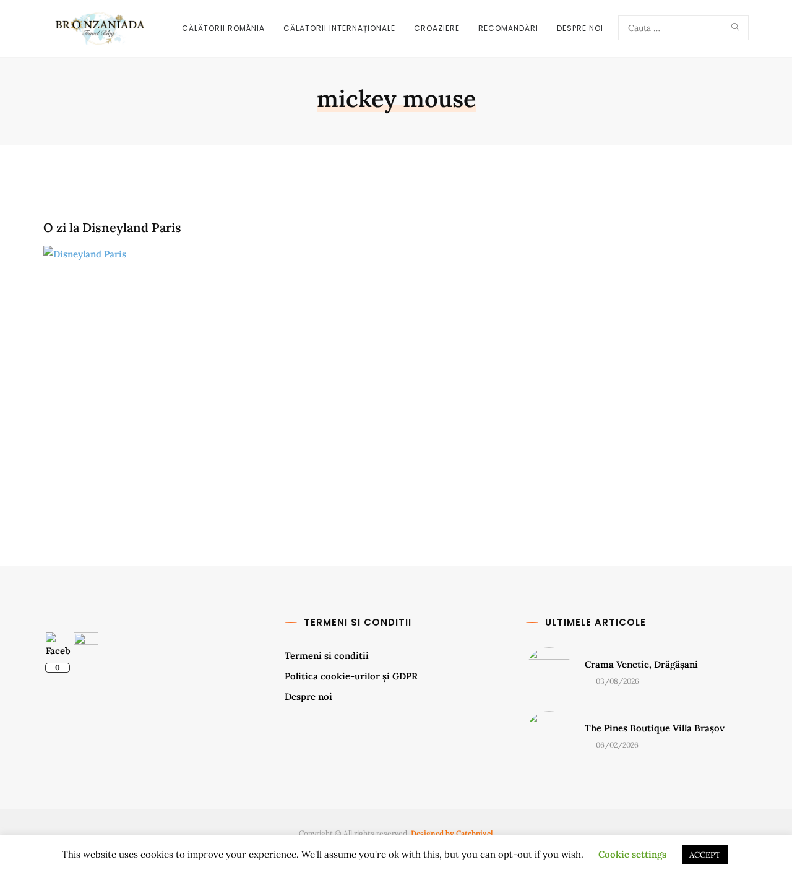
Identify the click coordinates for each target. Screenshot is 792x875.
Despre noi (308, 696)
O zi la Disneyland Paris (112, 227)
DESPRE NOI (580, 28)
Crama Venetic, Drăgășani (641, 664)
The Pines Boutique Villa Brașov (655, 728)
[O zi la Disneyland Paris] (216, 375)
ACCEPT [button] (704, 855)
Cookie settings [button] (632, 854)
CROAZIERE (437, 28)
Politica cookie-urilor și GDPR (351, 676)
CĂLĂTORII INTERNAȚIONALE (339, 28)
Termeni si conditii (327, 656)
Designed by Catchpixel (452, 833)
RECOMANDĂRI (508, 28)
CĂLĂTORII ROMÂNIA (223, 28)
